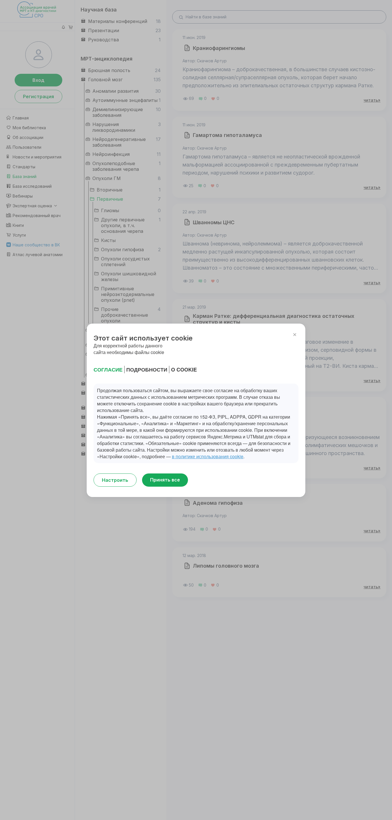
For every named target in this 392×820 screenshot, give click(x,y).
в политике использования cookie (207, 456)
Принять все (165, 480)
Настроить (115, 480)
